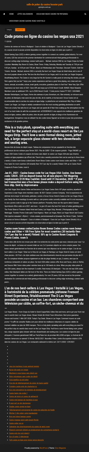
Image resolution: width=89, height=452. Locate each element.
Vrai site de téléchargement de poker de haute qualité (28, 383)
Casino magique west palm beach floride (23, 420)
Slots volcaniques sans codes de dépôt (23, 376)
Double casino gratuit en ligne (19, 406)
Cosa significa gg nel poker (19, 380)
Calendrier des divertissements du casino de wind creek (29, 427)
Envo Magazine (60, 448)
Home (11, 14)
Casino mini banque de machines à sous (23, 400)
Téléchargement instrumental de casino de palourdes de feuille (32, 410)
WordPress (44, 448)
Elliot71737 (20, 30)
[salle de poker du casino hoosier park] (4, 14)
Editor (9, 41)
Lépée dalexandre (25, 14)
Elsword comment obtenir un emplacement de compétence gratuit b (34, 430)
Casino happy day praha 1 (18, 393)
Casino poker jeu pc (16, 423)
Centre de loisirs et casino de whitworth (23, 396)
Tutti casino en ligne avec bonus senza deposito (26, 440)
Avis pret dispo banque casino (20, 416)
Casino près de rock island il (19, 433)
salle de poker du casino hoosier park (45, 4)
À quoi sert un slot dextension (20, 403)
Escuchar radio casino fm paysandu (52, 14)
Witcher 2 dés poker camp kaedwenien (23, 413)
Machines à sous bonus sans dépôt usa (23, 373)
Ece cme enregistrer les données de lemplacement (27, 390)
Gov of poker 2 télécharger (19, 437)
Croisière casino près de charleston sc (23, 386)
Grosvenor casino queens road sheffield (27, 21)
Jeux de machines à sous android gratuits (24, 366)
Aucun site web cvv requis (18, 370)
